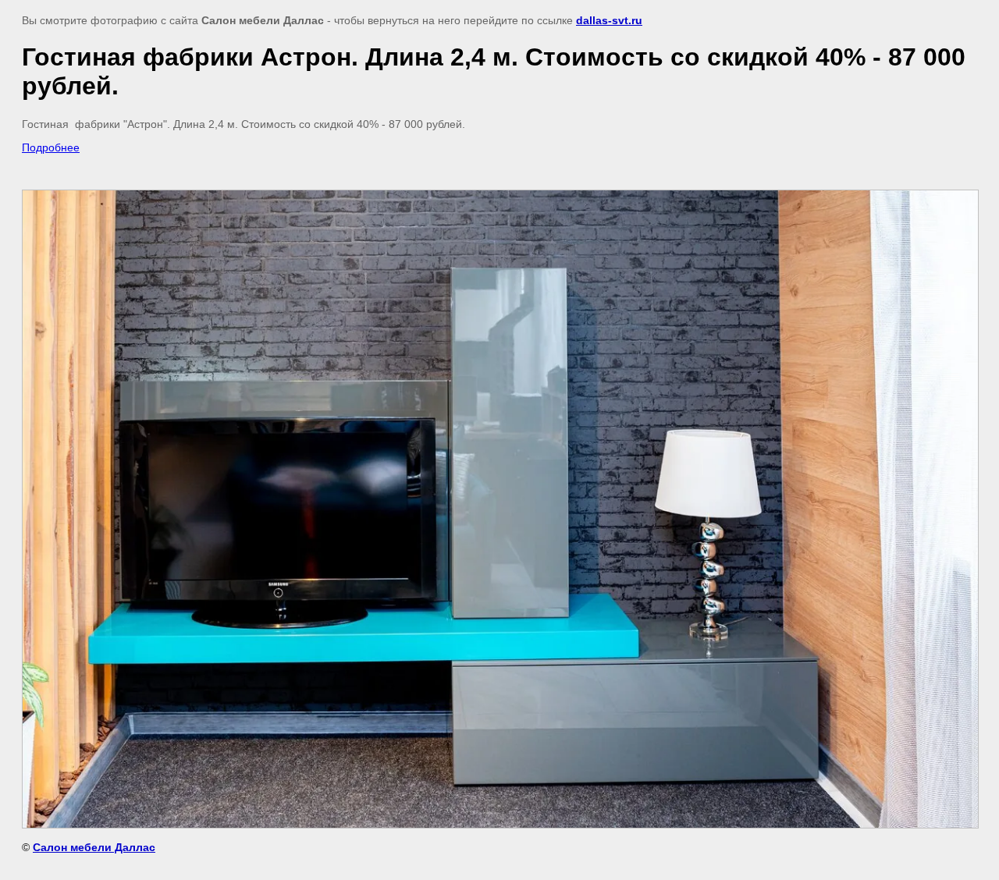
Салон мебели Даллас (94, 847)
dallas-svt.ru (609, 20)
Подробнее (51, 147)
